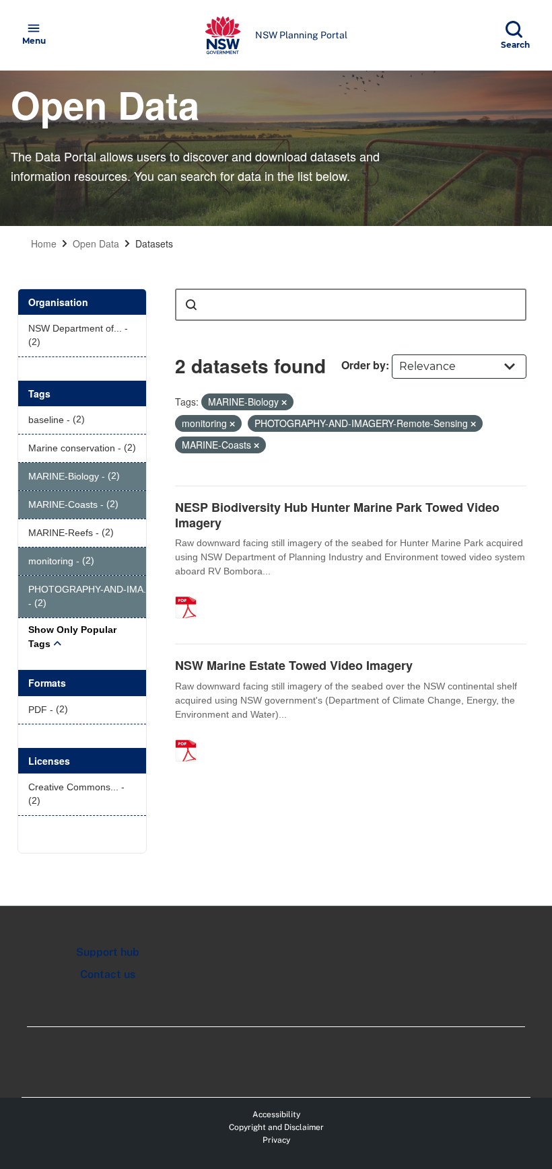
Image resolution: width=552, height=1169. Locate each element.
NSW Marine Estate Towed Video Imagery (294, 665)
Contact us (107, 974)
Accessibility (276, 1114)
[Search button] (191, 305)
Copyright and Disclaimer (276, 1127)
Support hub (107, 952)
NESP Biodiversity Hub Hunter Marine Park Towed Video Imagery (337, 514)
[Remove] (284, 402)
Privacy (276, 1140)
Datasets (154, 243)
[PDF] (190, 593)
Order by (363, 365)
